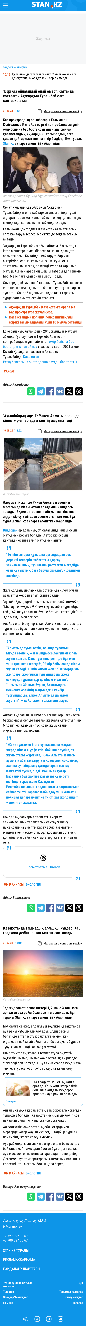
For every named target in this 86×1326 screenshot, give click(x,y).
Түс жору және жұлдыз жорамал (17, 1284)
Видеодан (10, 530)
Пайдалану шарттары (21, 1269)
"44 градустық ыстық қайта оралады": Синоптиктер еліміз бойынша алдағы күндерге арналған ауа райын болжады (55, 1088)
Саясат (9, 371)
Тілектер (8, 1292)
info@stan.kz (12, 1227)
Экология (33, 884)
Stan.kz (8, 143)
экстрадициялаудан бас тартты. (53, 362)
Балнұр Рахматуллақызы (22, 1187)
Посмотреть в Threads (43, 867)
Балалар (78, 1303)
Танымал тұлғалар (71, 1292)
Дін (81, 1283)
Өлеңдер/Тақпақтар (15, 1297)
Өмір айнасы (14, 884)
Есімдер (8, 1303)
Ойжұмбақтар (74, 1297)
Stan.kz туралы (16, 1251)
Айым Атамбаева (16, 385)
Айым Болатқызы (16, 898)
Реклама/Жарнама (19, 1260)
